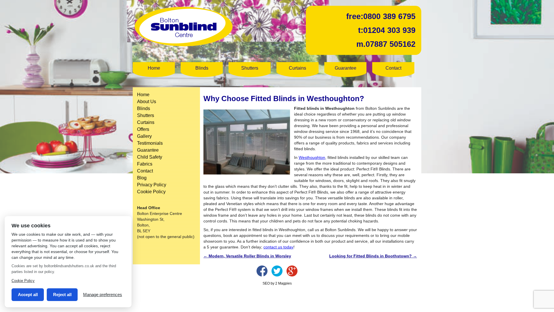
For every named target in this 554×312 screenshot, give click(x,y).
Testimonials (150, 143)
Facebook (262, 270)
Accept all (28, 294)
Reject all (62, 294)
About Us (146, 101)
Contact (393, 68)
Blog (142, 177)
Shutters (249, 68)
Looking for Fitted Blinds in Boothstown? (373, 256)
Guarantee (345, 68)
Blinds (201, 68)
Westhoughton (312, 157)
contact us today (278, 247)
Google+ (292, 270)
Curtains (297, 68)
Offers (143, 129)
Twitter (277, 270)
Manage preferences (102, 294)
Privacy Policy (151, 184)
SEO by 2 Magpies (277, 283)
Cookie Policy (151, 191)
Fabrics (144, 163)
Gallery (144, 136)
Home (154, 68)
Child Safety (149, 157)
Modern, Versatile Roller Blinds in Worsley (247, 256)
